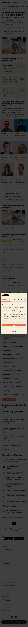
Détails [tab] (14, 299)
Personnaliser (13, 328)
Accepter (14, 325)
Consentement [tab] (6, 299)
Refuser (14, 331)
